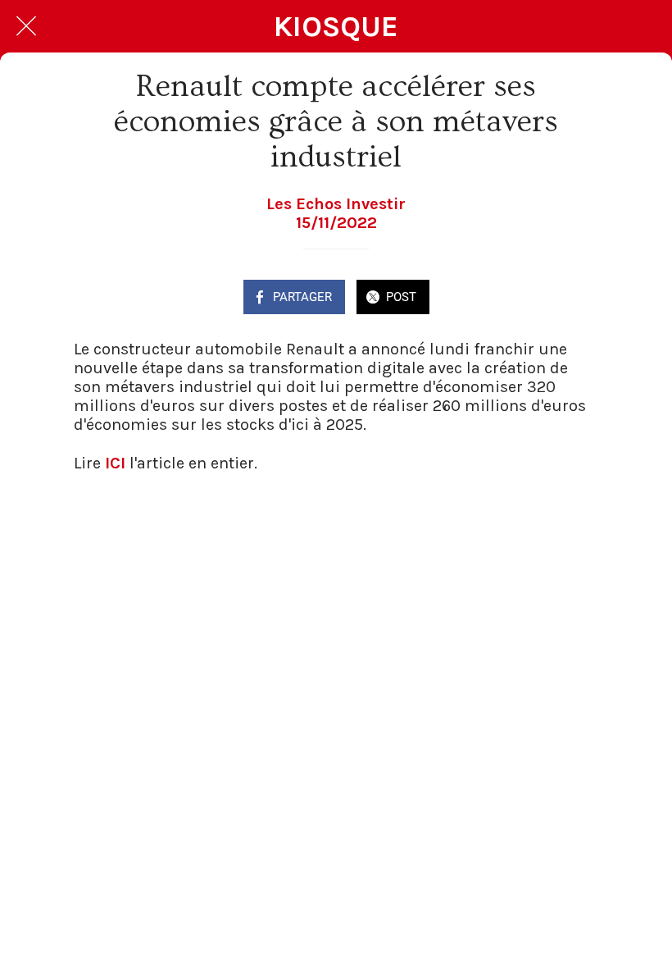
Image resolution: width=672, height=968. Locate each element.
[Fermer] (26, 26)
